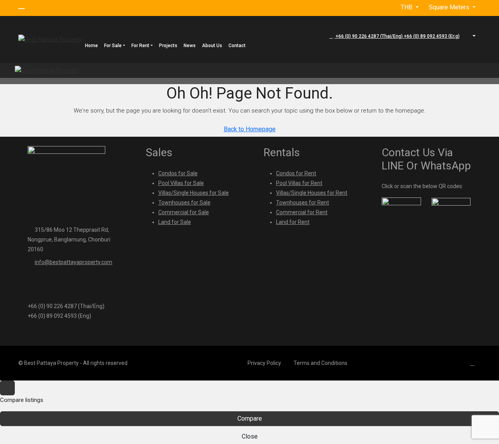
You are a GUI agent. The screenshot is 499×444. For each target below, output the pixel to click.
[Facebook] (474, 363)
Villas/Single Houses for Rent (311, 193)
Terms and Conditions (320, 363)
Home (91, 45)
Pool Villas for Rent (299, 183)
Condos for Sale (178, 173)
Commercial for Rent (301, 212)
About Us (212, 45)
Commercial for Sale (183, 212)
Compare (249, 418)
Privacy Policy (264, 363)
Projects (168, 45)
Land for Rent (293, 222)
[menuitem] (394, 36)
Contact (237, 45)
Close (250, 436)
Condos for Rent (296, 173)
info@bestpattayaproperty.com (73, 262)
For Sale (113, 45)
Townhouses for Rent (302, 202)
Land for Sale (174, 222)
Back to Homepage (250, 129)
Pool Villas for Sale (181, 183)
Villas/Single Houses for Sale (193, 193)
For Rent (140, 45)
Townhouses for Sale (184, 202)
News (190, 45)
